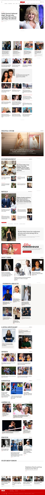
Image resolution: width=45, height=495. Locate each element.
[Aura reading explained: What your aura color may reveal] (28, 386)
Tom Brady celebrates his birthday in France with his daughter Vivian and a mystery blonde (28, 451)
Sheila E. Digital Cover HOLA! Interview (27, 483)
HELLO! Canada (23, 490)
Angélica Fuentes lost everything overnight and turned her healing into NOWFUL (7, 344)
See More (42, 130)
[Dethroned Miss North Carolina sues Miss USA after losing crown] (38, 265)
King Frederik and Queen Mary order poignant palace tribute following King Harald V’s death (5, 52)
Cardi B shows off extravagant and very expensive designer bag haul (16, 321)
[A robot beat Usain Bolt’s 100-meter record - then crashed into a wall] (17, 388)
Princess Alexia (25, 0)
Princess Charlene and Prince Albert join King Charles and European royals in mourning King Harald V (21, 217)
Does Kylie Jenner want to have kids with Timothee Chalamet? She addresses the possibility (22, 75)
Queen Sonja (8, 0)
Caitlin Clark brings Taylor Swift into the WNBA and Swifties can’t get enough (6, 91)
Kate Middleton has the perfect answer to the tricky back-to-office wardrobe (5, 210)
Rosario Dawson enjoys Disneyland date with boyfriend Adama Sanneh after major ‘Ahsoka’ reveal (17, 454)
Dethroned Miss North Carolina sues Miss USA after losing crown (37, 273)
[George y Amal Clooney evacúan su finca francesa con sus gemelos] (6, 408)
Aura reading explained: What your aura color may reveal (28, 393)
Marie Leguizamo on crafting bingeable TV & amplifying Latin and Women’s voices (24, 331)
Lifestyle (23, 3)
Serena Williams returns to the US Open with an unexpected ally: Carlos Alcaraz (8, 363)
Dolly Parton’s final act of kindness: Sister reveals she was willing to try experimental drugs (6, 115)
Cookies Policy (21, 493)
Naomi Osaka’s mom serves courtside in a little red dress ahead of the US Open (16, 65)
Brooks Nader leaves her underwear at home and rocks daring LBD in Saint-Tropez (29, 233)
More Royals (30, 191)
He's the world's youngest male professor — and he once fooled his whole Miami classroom (5, 394)
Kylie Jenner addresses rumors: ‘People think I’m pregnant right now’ (27, 104)
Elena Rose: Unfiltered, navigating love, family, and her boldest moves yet (22, 151)
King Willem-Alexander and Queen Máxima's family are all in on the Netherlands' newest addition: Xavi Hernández (24, 363)
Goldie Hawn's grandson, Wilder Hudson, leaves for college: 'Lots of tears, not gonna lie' (6, 103)
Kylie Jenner (34, 0)
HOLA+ (39, 3)
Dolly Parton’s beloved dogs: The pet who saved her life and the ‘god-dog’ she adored (9, 16)
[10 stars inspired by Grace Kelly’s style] (5, 443)
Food (25, 3)
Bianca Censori (28, 0)
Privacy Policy (10, 493)
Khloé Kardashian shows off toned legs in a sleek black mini (26, 318)
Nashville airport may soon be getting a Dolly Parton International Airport (38, 52)
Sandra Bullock (31, 0)
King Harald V (5, 0)
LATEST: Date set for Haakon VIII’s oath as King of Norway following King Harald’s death (21, 210)
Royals (14, 3)
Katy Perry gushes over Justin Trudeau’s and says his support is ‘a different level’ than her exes (27, 52)
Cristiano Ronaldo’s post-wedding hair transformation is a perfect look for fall (7, 318)
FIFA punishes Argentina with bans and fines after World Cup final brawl (8, 376)
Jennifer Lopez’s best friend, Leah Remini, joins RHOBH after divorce (5, 184)
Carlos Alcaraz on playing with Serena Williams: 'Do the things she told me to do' (27, 65)
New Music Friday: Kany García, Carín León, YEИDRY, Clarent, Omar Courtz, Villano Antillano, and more (23, 167)
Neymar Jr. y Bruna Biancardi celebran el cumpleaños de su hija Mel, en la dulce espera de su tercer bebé (21, 416)
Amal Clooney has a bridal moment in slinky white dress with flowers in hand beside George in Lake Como (16, 103)
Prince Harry (15, 0)
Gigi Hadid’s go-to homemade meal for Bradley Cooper (16, 91)
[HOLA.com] (22, 2)
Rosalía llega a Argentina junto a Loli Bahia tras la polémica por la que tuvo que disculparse (26, 431)
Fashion (19, 3)
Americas (28, 3)
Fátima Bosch (39, 0)
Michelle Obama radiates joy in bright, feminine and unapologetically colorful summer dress (7, 303)
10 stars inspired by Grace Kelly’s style (5, 449)
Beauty (16, 3)
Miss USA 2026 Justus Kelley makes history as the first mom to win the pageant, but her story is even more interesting (27, 97)
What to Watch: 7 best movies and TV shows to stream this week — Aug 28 (5, 178)
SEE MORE (42, 257)
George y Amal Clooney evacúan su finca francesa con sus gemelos (5, 414)
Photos (37, 3)
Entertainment (10, 3)
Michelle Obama (22, 0)
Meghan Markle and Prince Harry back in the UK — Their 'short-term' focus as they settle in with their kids (24, 199)
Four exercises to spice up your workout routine (5, 483)
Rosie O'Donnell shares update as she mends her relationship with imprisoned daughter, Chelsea (6, 65)
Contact (33, 493)
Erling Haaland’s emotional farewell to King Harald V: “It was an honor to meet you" (16, 52)
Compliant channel (28, 493)
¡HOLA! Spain (11, 490)
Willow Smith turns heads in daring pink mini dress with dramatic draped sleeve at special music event (16, 300)
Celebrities (6, 3)
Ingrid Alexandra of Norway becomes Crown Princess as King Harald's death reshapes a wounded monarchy (5, 217)
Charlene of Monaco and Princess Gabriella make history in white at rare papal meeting (22, 278)
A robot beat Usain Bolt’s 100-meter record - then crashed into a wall (16, 397)
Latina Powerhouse (33, 3)
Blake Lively (37, 0)
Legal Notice (16, 493)
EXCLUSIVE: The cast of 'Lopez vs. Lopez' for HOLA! (16, 483)
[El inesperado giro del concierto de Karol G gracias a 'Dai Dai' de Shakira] (11, 425)
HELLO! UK (16, 490)
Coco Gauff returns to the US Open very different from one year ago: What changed (25, 376)
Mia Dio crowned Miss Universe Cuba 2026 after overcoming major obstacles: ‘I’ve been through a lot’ (6, 274)
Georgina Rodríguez (18, 0)
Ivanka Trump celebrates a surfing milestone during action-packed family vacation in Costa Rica (27, 91)
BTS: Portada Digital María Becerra (38, 483)
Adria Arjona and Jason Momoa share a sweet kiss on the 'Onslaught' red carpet (27, 115)
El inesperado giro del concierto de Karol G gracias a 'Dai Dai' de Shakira (10, 432)
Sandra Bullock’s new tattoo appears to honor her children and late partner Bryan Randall (16, 115)
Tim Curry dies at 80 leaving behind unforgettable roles (21, 184)
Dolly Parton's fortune (12, 0)
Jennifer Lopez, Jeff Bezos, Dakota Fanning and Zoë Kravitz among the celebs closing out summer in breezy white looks (26, 303)
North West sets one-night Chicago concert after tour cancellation (21, 178)
